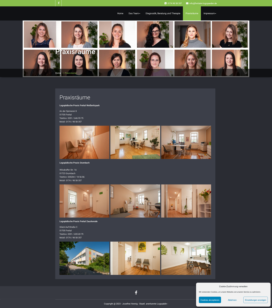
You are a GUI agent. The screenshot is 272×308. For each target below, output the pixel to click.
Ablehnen (232, 299)
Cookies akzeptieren (209, 299)
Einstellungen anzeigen (255, 299)
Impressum (209, 13)
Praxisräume (192, 13)
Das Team (134, 13)
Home (120, 13)
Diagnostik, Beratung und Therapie (163, 13)
